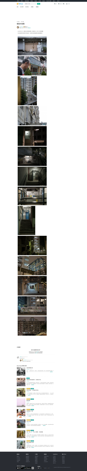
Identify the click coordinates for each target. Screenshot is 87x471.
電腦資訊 (36, 460)
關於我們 (63, 456)
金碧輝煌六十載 (29, 411)
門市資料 (54, 456)
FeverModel (18, 458)
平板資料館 (27, 460)
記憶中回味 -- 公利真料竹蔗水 (32, 390)
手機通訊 (36, 458)
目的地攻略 (45, 458)
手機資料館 (27, 458)
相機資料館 (27, 456)
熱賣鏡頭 (54, 460)
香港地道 (29, 27)
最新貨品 (54, 457)
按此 (37, 351)
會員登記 (63, 460)
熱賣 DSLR (54, 461)
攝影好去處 (46, 456)
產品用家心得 (28, 461)
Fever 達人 (18, 457)
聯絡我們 (63, 457)
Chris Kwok (21, 26)
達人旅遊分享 (46, 461)
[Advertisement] (43, 14)
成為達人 (37, 6)
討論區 (18, 461)
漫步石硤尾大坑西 (30, 442)
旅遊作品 (45, 460)
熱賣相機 (54, 458)
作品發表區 (18, 460)
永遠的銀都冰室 (29, 367)
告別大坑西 (28, 421)
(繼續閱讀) (51, 371)
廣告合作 (63, 458)
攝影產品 (36, 457)
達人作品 (27, 6)
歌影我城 (28, 400)
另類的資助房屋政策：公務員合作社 (33, 379)
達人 (32, 6)
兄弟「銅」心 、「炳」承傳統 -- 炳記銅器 (34, 432)
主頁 (17, 6)
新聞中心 (18, 456)
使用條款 (63, 461)
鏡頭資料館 (27, 457)
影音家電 (36, 461)
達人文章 (21, 6)
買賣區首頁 (36, 456)
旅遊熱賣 (45, 457)
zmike (21, 356)
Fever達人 (18, 21)
